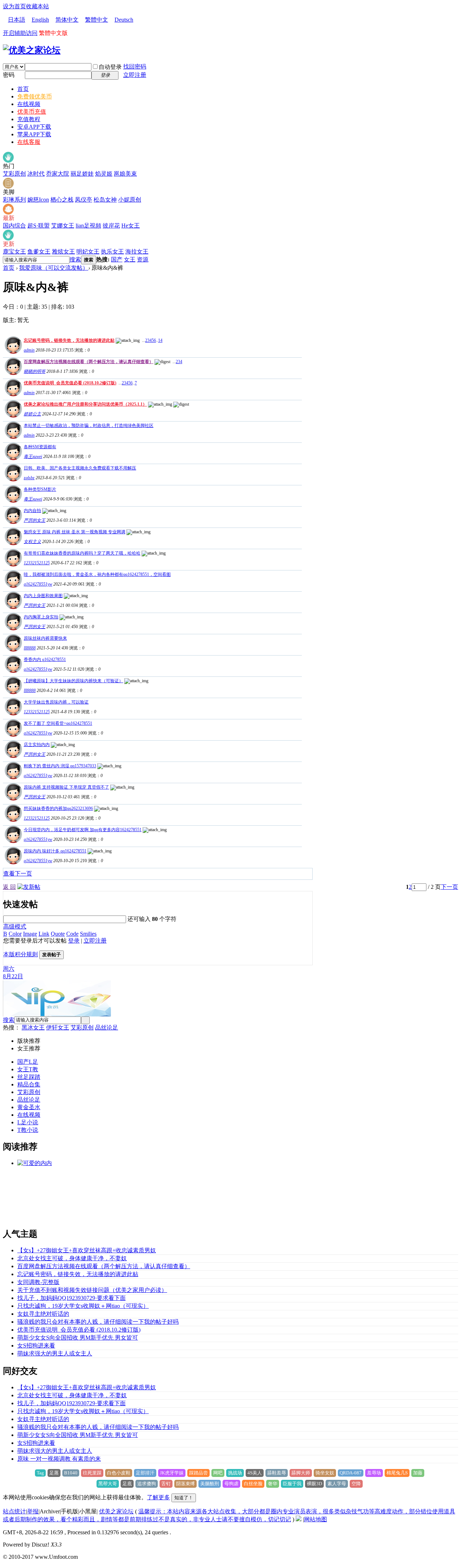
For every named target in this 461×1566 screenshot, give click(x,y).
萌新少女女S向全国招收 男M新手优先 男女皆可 (77, 1338)
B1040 (70, 1472)
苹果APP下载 (34, 134)
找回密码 (134, 66)
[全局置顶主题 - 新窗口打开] (12, 352)
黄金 (23, 1107)
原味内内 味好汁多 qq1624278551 (55, 850)
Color (15, 934)
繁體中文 (96, 20)
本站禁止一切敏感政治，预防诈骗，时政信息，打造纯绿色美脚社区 (88, 425)
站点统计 (14, 1511)
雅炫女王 (63, 251)
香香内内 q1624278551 (45, 659)
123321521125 (37, 562)
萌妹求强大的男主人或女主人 (54, 1353)
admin (29, 350)
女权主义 (32, 541)
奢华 (272, 1483)
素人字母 (336, 1483)
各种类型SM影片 (40, 489)
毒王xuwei (33, 456)
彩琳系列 (14, 200)
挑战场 (235, 1472)
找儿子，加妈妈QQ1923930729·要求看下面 (71, 1298)
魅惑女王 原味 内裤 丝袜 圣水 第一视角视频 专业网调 (74, 531)
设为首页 (14, 6)
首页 (23, 89)
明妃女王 (87, 251)
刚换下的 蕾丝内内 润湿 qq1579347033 (60, 765)
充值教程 (28, 119)
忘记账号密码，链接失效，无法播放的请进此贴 (69, 340)
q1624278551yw (38, 584)
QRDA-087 (351, 1472)
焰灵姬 (103, 174)
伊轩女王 (57, 1027)
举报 (33, 1511)
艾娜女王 (62, 225)
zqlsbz (29, 477)
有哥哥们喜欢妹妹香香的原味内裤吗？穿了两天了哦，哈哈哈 (82, 553)
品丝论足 (106, 1027)
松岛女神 (105, 200)
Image (30, 934)
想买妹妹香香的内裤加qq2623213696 (58, 808)
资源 (142, 259)
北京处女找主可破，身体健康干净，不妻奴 (72, 1258)
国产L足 (27, 1062)
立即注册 (134, 75)
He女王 (130, 225)
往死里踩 (92, 1472)
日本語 (16, 20)
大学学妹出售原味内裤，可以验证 (56, 702)
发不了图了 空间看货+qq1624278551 (58, 723)
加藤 (417, 1472)
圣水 (34, 1107)
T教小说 (27, 1130)
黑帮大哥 (107, 1483)
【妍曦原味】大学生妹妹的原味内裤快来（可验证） (73, 680)
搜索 (75, 259)
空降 (356, 1483)
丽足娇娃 (82, 174)
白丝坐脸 (253, 1483)
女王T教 (27, 1069)
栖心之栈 (61, 200)
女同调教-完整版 (38, 1282)
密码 (8, 75)
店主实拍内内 (37, 744)
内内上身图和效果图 (43, 595)
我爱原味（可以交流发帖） (53, 268)
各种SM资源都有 (40, 446)
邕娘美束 (125, 174)
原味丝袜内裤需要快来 (45, 638)
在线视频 (28, 104)
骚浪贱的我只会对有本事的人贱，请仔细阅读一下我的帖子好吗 (98, 1322)
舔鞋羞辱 (276, 1472)
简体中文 (67, 20)
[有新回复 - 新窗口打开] (12, 458)
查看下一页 (17, 873)
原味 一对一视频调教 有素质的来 (59, 1459)
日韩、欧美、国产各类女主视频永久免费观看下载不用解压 (80, 468)
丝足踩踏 (28, 1077)
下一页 (449, 887)
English (40, 20)
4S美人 (254, 1472)
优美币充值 (31, 112)
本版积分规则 (20, 954)
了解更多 (158, 1497)
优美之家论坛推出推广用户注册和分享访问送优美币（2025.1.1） (85, 404)
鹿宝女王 (14, 251)
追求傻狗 (146, 1483)
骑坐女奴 (324, 1472)
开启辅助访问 (20, 33)
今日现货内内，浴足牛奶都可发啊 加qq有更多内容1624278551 (83, 829)
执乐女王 (112, 251)
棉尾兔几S (397, 1472)
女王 (129, 259)
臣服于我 (292, 1483)
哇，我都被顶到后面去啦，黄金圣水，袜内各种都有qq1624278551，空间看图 (97, 574)
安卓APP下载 (34, 127)
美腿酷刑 (209, 1483)
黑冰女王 (33, 1027)
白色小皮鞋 (118, 1472)
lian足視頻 (88, 225)
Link (44, 934)
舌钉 (166, 1483)
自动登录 (110, 67)
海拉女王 (136, 251)
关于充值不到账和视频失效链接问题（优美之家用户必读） (92, 1290)
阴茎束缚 (185, 1483)
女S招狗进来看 (36, 1345)
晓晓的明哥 (34, 371)
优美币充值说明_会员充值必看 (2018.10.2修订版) (70, 382)
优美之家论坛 (116, 1511)
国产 (116, 259)
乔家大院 (57, 174)
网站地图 (315, 1519)
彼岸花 (111, 225)
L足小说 (27, 1122)
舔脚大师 (300, 1472)
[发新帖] (28, 887)
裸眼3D (314, 1483)
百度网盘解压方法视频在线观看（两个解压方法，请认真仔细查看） (88, 361)
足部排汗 (145, 1472)
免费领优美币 (34, 96)
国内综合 (14, 225)
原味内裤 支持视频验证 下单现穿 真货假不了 (66, 787)
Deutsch (124, 20)
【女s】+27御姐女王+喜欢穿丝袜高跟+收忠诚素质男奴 (86, 1250)
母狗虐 (231, 1483)
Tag (40, 1472)
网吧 (218, 1472)
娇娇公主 (32, 413)
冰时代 (36, 174)
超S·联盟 (38, 225)
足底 (127, 1483)
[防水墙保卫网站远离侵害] (298, 1519)
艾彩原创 (14, 174)
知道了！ (183, 1497)
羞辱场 (374, 1472)
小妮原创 (129, 200)
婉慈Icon (38, 200)
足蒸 (54, 1472)
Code (72, 934)
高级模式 (14, 926)
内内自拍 (32, 510)
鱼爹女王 (38, 251)
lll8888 (30, 647)
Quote (58, 934)
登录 (74, 941)
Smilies (88, 934)
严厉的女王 (34, 520)
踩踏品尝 (198, 1472)
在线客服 (28, 142)
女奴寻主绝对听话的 (43, 1314)
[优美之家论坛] (32, 50)
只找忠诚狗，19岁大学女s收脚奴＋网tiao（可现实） (83, 1306)
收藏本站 (37, 6)
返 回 (9, 887)
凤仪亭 (83, 200)
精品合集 (28, 1084)
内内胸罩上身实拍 (41, 616)
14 (160, 340)
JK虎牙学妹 (172, 1472)
